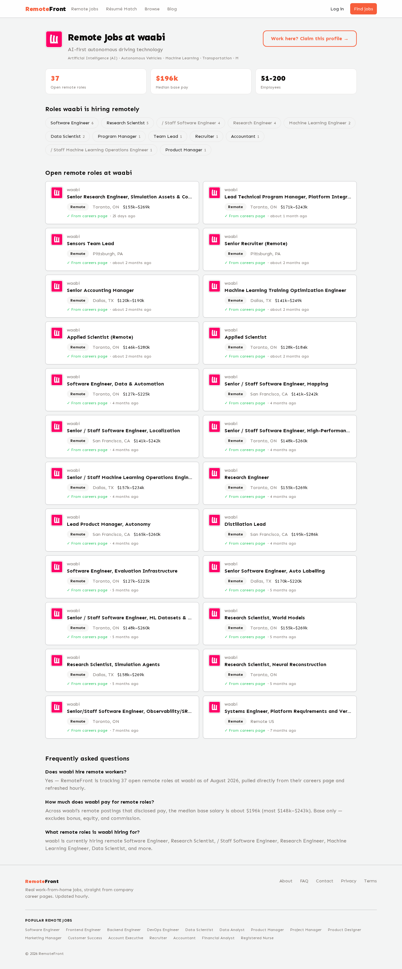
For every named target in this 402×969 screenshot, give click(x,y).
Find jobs (363, 9)
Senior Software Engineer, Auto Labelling (275, 571)
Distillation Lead (245, 524)
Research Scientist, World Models (265, 618)
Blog (172, 9)
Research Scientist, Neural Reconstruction (275, 664)
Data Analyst (232, 930)
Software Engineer (72, 123)
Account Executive (125, 938)
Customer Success (85, 938)
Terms (370, 881)
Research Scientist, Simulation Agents (113, 664)
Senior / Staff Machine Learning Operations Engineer (131, 477)
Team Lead (168, 136)
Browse (152, 9)
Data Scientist (67, 136)
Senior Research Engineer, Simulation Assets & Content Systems (145, 197)
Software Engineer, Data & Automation (115, 384)
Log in (337, 9)
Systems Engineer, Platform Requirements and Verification (296, 711)
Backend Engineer (124, 930)
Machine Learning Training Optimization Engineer (285, 290)
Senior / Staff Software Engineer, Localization (123, 430)
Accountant (245, 136)
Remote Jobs (84, 9)
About (286, 881)
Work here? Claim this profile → (310, 38)
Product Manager (185, 150)
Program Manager (119, 136)
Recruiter (206, 136)
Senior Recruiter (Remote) (256, 243)
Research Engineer (247, 477)
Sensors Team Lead (90, 243)
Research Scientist (127, 123)
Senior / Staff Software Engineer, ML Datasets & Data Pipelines (145, 618)
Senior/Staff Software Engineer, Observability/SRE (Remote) (141, 711)
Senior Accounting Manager (100, 290)
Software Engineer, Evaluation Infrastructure (122, 571)
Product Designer (344, 930)
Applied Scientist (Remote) (100, 337)
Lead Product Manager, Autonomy (108, 524)
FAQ (304, 881)
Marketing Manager (43, 938)
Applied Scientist (246, 337)
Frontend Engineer (83, 930)
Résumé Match (121, 9)
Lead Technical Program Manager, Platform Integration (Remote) (305, 197)
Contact (324, 881)
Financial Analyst (218, 938)
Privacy (348, 881)
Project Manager (306, 930)
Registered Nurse (257, 938)
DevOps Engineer (163, 930)
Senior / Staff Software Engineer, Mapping (276, 384)
